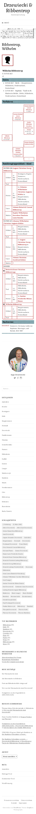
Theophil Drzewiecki (9, 609)
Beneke (4, 407)
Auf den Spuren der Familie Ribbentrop (17, 728)
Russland (30, 606)
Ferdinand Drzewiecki (10, 544)
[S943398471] (5, 325)
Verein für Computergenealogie (13, 662)
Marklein (5, 478)
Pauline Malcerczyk (9, 606)
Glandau (5, 440)
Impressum (23, 803)
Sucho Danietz (7, 511)
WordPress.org (7, 783)
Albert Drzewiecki (9, 528)
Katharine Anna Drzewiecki (24, 587)
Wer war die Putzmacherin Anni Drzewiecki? (17, 688)
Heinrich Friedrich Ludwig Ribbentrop (15, 560)
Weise (5, 640)
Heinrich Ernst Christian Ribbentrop (14, 557)
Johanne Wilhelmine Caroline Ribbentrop (16, 577)
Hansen (4, 449)
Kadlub (4, 459)
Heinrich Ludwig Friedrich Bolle (13, 567)
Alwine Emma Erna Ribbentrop (12, 531)
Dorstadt (5, 426)
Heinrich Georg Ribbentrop (12, 564)
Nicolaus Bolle (15, 596)
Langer (4, 468)
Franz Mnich (23, 544)
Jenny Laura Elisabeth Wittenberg (14, 573)
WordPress (17, 807)
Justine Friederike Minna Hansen (13, 583)
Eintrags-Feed (7, 774)
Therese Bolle (23, 609)
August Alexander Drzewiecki (12, 537)
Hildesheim (6, 454)
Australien (5, 402)
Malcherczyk (6, 473)
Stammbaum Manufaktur (10, 659)
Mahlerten (6, 593)
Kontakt (14, 803)
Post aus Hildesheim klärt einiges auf (14, 683)
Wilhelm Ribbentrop (14, 304)
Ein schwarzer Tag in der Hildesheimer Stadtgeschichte (16, 742)
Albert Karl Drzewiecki (24, 528)
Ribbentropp (7, 642)
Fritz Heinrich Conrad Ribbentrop (14, 547)
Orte (3, 492)
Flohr (5, 635)
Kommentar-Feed (8, 779)
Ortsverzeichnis (26, 800)
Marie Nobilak (27, 593)
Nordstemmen (7, 487)
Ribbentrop (6, 497)
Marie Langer (16, 593)
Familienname (7, 435)
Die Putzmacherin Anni (10, 674)
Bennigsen (5, 411)
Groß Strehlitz (7, 445)
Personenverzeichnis (11, 800)
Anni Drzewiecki (8, 534)
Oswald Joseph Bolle (9, 600)
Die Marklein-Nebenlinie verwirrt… (14, 734)
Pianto (5, 638)
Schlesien (5, 502)
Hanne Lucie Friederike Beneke (13, 554)
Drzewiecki (6, 430)
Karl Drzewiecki (8, 587)
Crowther (6, 633)
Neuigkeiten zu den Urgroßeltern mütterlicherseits (13, 694)
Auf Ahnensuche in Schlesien (12, 678)
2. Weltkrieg (7, 524)
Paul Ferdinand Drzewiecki (11, 603)
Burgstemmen (7, 421)
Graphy (29, 807)
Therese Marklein (24, 613)
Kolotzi (4, 464)
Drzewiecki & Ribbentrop (18, 8)
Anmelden (5, 769)
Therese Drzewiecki (9, 613)
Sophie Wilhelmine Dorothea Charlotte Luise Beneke (20, 215)
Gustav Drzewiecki (21, 551)
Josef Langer (7, 580)
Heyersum (29, 567)
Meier (5, 644)
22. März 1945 (17, 524)
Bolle (3, 416)
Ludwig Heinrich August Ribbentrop (14, 590)
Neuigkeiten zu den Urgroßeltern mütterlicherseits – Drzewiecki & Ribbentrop (17, 725)
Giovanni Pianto (8, 551)
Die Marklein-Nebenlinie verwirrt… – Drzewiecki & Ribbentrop (15, 740)
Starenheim (6, 506)
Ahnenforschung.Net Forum (11, 657)
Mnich (4, 483)
